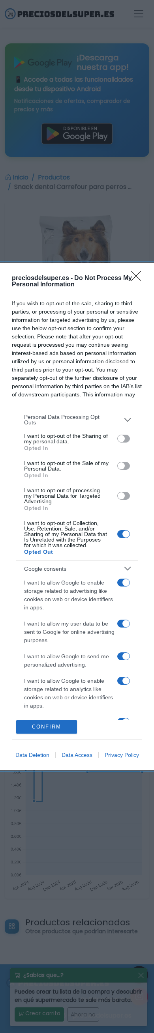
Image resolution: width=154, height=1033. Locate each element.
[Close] (138, 278)
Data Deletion (32, 755)
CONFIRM (46, 727)
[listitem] (77, 419)
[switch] (123, 439)
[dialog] (77, 516)
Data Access (77, 755)
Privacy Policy (122, 755)
